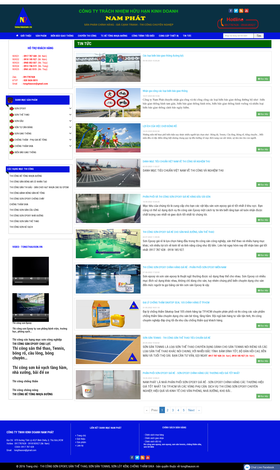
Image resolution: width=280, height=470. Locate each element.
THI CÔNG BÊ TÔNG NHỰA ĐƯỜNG (26, 176)
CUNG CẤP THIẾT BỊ (168, 35)
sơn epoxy (166, 444)
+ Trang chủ (80, 435)
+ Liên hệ (79, 445)
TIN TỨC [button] (187, 35)
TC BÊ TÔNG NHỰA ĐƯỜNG (114, 35)
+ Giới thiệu (80, 439)
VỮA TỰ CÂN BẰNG (23, 127)
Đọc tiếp (264, 78)
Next (191, 410)
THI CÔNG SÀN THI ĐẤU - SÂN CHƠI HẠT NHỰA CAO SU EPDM (39, 187)
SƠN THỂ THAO (21, 114)
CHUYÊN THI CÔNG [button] (87, 35)
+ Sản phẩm (80, 442)
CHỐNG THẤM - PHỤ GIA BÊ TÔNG (30, 139)
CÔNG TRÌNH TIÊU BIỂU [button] (143, 35)
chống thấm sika (193, 444)
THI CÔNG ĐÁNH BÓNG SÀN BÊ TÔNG (27, 193)
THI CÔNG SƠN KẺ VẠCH (21, 227)
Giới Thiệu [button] (26, 35)
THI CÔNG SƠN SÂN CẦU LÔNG (24, 210)
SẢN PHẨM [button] (41, 35)
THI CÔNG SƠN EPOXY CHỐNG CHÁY (27, 198)
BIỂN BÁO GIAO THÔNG (62, 35)
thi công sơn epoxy (152, 444)
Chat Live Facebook (262, 467)
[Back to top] (275, 459)
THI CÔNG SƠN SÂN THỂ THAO (24, 221)
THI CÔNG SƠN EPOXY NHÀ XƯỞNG (26, 215)
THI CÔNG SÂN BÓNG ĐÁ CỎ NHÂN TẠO (28, 181)
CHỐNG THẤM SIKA (23, 146)
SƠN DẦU (18, 121)
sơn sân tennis (178, 444)
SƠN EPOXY (20, 108)
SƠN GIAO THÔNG (22, 133)
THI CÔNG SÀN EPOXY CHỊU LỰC (31, 344)
